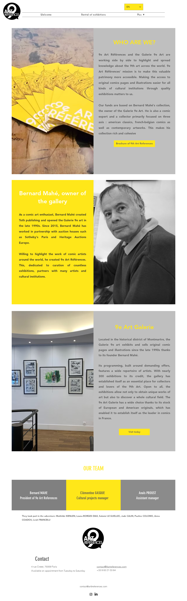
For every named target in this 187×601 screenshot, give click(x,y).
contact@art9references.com (93, 586)
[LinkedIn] (96, 594)
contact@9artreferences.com (112, 566)
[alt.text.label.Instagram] (91, 594)
